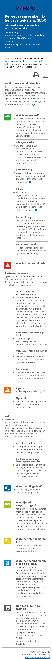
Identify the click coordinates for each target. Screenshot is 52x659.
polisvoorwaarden (13, 64)
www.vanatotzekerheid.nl (37, 657)
